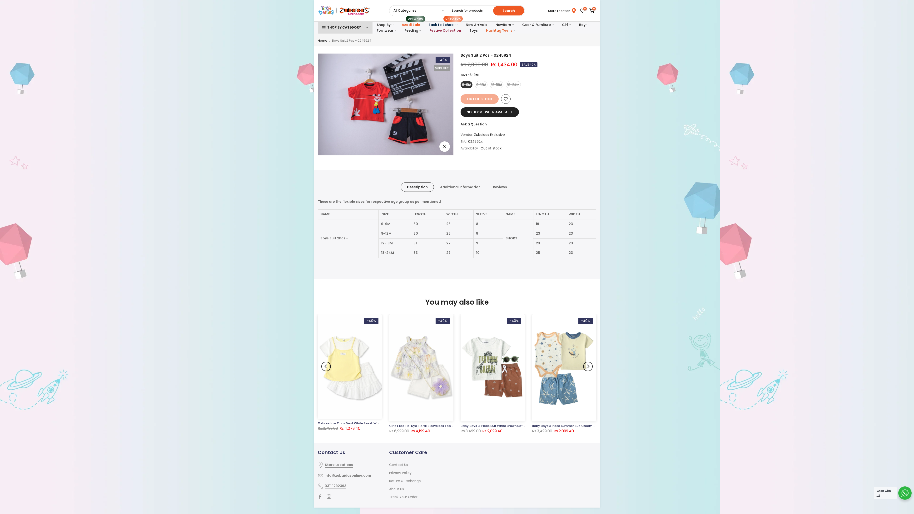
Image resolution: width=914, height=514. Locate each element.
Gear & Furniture (536, 24)
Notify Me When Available (490, 112)
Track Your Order (403, 496)
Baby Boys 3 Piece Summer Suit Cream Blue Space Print (575, 426)
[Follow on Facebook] (320, 496)
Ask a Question (474, 124)
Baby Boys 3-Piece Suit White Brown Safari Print (498, 426)
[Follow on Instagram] (329, 496)
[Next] (588, 366)
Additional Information (460, 187)
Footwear (385, 30)
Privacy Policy (400, 472)
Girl (565, 24)
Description (417, 187)
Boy (582, 24)
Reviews (500, 187)
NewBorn (503, 24)
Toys (473, 30)
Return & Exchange (405, 481)
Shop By (384, 24)
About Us (396, 489)
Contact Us (398, 464)
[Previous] (326, 366)
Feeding (411, 30)
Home (322, 40)
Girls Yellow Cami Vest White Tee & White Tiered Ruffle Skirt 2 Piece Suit (373, 423)
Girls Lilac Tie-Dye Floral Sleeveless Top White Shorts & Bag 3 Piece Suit (444, 426)
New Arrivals (476, 24)
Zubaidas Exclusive (489, 134)
